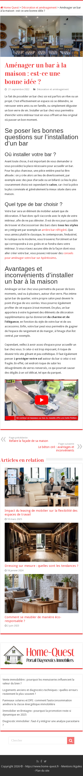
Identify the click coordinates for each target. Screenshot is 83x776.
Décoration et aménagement (39, 7)
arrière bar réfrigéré (54, 229)
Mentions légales (71, 766)
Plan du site (42, 770)
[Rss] (37, 761)
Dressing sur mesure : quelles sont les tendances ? (41, 566)
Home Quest (11, 7)
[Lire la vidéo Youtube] (41, 400)
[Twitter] (45, 761)
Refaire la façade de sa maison (28, 439)
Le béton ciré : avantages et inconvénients (56, 447)
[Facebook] (41, 761)
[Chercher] (70, 740)
